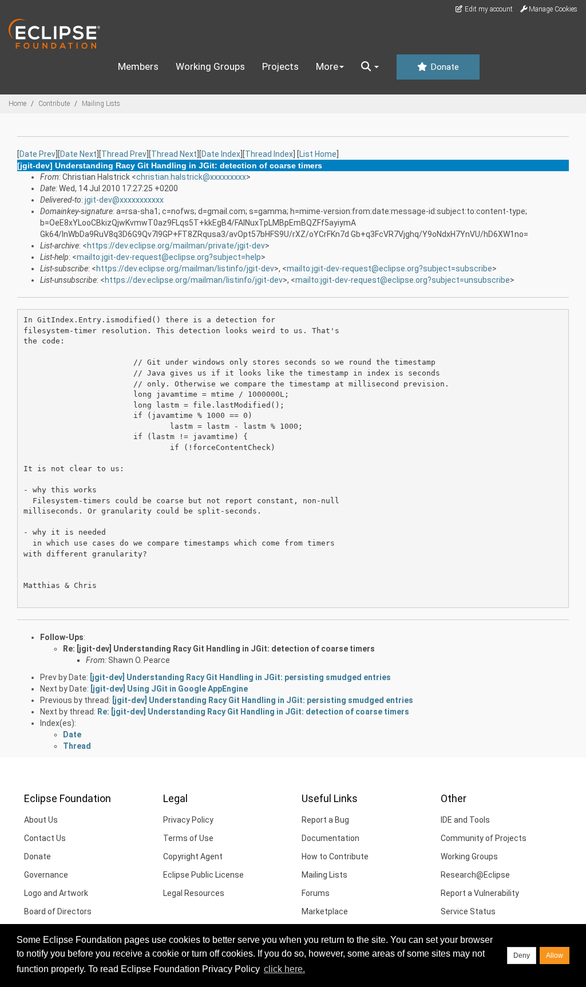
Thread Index (269, 154)
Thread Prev (123, 154)
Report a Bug (325, 819)
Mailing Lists (101, 104)
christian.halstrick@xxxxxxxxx (191, 176)
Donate (443, 67)
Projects (280, 66)
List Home (317, 154)
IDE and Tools (465, 819)
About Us (41, 819)
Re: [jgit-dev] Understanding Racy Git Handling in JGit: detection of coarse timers (219, 648)
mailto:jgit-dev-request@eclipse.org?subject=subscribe (389, 268)
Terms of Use (188, 838)
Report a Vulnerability (480, 893)
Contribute (54, 104)
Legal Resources (193, 893)
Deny (521, 956)
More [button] (327, 66)
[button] (370, 67)
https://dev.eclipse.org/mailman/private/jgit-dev (176, 245)
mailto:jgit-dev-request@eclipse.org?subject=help (169, 257)
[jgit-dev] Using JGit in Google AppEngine (169, 688)
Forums (316, 893)
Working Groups (210, 66)
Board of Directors (58, 911)
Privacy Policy (188, 819)
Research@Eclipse (475, 874)
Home (17, 104)
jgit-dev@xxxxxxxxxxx (124, 199)
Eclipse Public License (203, 874)
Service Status (468, 911)
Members (138, 66)
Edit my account (488, 9)
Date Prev (37, 154)
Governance (46, 874)
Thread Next (174, 154)
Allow (554, 956)
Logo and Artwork (56, 893)
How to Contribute (335, 856)
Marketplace (325, 911)
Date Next (78, 154)
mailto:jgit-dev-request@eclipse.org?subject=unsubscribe (402, 280)
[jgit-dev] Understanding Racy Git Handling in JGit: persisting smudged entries (240, 677)
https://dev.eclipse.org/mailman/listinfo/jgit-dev (185, 268)
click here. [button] (284, 969)
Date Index (220, 154)
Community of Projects (483, 838)
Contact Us (45, 838)
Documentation (330, 838)
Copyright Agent (193, 856)
